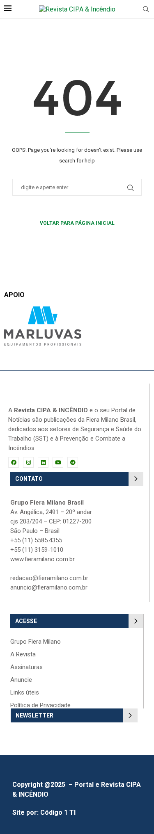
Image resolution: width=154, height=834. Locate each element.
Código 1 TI (58, 812)
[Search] (146, 9)
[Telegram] (72, 462)
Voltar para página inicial (77, 223)
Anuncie (21, 680)
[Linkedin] (43, 462)
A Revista (23, 654)
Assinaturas (26, 667)
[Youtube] (58, 462)
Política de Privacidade (40, 705)
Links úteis (24, 693)
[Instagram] (28, 462)
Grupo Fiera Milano (35, 642)
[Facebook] (13, 462)
